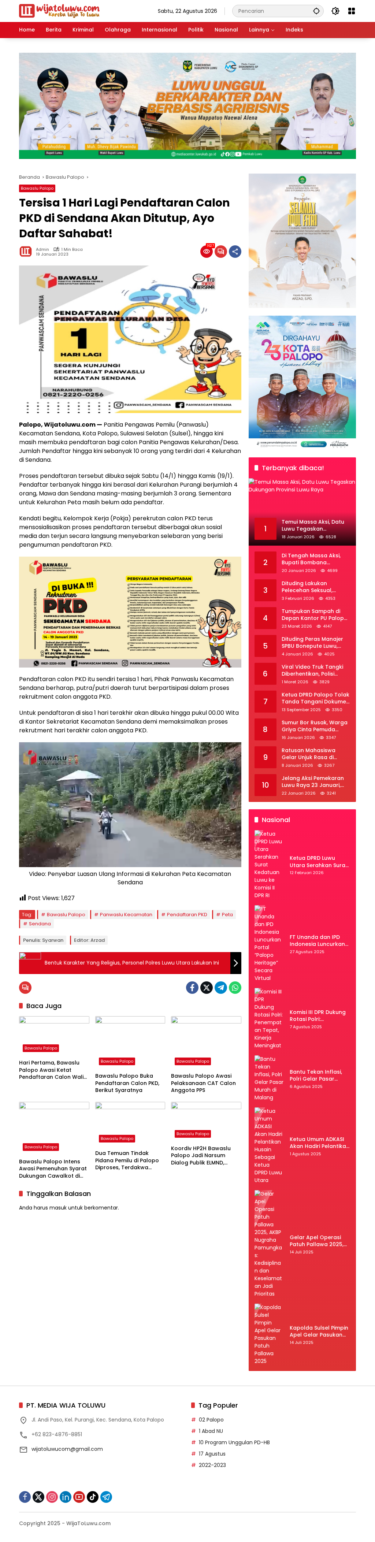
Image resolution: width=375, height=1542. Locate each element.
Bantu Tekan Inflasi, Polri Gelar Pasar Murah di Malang (316, 1076)
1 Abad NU (211, 1431)
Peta (227, 914)
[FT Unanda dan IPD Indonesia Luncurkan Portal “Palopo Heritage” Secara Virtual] (269, 943)
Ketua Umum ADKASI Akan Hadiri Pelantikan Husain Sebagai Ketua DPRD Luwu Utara (319, 1143)
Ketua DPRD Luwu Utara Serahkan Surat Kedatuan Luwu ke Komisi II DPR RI (319, 862)
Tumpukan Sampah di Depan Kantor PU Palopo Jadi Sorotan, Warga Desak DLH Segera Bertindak (315, 615)
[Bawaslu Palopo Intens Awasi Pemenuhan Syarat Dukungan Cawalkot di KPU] (54, 1128)
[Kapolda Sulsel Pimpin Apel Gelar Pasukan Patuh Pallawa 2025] (269, 1334)
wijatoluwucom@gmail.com (67, 1449)
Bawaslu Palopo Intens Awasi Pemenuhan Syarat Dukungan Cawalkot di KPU (53, 1169)
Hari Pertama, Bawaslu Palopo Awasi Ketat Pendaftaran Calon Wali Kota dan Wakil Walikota (52, 1070)
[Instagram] (52, 1497)
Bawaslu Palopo (37, 188)
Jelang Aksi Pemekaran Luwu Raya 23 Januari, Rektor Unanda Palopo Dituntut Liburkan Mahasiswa (313, 782)
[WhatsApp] (235, 987)
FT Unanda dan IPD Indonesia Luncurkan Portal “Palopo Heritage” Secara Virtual (317, 941)
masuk (58, 1207)
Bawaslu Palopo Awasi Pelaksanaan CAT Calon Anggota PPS (203, 1083)
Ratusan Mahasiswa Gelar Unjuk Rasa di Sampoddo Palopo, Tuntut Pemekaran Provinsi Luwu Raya (308, 754)
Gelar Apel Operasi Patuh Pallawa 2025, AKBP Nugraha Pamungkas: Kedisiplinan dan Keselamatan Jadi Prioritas (317, 1241)
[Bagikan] (235, 251)
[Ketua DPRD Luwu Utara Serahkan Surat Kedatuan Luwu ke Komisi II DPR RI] (269, 864)
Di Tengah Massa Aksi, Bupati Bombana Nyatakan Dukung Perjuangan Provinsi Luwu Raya (315, 559)
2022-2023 (212, 1465)
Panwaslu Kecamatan (126, 914)
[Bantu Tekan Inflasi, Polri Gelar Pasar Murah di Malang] (269, 1078)
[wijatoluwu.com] (59, 10)
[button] (316, 11)
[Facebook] (192, 987)
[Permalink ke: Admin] (27, 251)
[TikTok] (93, 1497)
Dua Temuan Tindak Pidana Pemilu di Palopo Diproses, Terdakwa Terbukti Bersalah (127, 1160)
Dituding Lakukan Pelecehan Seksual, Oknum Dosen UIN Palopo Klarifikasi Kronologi (316, 587)
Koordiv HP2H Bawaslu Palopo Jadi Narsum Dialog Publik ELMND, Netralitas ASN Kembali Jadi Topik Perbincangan (204, 1156)
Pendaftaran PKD (187, 914)
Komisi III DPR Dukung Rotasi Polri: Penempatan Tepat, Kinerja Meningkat (318, 1016)
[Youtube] (79, 1497)
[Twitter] (206, 987)
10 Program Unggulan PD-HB (234, 1442)
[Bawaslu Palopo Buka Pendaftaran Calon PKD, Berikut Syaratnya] (130, 1042)
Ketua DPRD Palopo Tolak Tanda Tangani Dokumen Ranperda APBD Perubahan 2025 (315, 698)
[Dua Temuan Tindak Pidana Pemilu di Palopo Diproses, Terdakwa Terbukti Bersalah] (130, 1124)
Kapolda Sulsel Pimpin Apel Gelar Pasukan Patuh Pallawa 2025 (319, 1331)
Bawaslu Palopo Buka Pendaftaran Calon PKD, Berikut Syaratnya (127, 1083)
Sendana (40, 923)
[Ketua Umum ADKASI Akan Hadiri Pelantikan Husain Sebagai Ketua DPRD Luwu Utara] (269, 1145)
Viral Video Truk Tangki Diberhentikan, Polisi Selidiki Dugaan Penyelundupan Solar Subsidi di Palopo (312, 671)
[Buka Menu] (351, 11)
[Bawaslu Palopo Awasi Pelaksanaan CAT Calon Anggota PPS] (206, 1042)
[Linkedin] (65, 1497)
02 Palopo (211, 1419)
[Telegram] (221, 987)
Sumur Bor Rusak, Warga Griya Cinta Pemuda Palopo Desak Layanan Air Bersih (315, 726)
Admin (42, 250)
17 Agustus (212, 1453)
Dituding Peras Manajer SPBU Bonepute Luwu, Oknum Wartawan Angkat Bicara (312, 643)
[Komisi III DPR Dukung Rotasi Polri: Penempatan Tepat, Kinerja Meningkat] (269, 1018)
